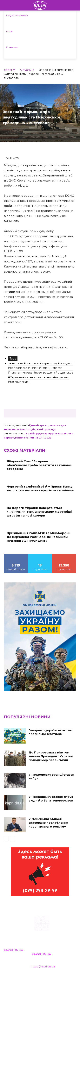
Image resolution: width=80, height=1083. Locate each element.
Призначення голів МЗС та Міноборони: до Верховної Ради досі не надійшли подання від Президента (39, 536)
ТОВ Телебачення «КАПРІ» (23, 997)
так (16, 555)
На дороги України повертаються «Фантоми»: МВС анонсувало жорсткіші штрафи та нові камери (39, 511)
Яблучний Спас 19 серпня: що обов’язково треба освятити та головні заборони (39, 465)
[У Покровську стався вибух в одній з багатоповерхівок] (15, 802)
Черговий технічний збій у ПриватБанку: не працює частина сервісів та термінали (40, 488)
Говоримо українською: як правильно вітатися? (50, 732)
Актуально (27, 70)
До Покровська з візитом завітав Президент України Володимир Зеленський (51, 756)
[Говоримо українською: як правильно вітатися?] (15, 736)
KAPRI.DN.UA (13, 950)
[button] (74, 5)
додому (9, 70)
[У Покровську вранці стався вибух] (15, 780)
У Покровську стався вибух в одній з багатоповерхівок (51, 798)
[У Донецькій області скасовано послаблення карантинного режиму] (15, 824)
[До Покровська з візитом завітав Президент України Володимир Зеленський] (15, 758)
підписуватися (64, 555)
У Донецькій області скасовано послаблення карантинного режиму (48, 822)
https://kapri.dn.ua (43, 966)
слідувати (40, 555)
